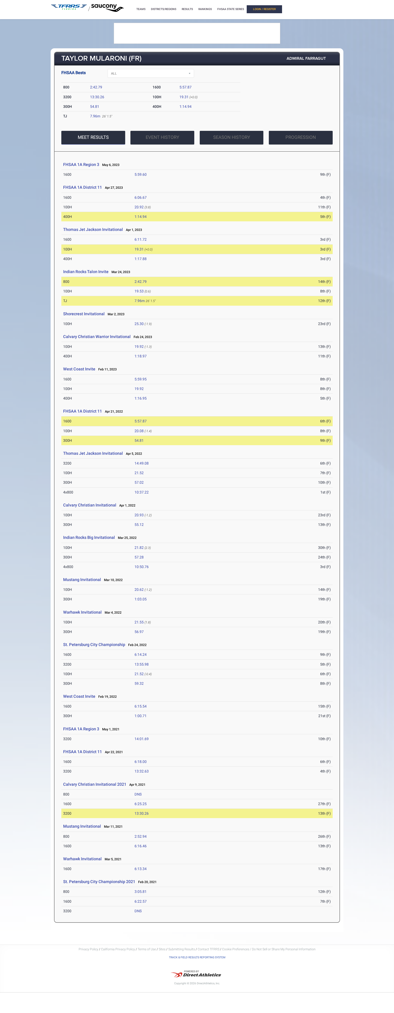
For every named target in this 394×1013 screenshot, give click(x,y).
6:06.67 (141, 197)
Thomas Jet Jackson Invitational (93, 229)
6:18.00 (141, 762)
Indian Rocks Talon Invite (86, 271)
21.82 (139, 547)
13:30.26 (97, 97)
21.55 (139, 622)
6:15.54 (141, 706)
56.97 (139, 632)
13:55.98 (142, 664)
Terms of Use (147, 949)
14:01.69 (142, 739)
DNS (138, 794)
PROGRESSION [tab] (300, 137)
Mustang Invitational (82, 579)
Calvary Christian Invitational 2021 (94, 784)
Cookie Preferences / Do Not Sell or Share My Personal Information (269, 949)
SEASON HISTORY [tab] (231, 137)
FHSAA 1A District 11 (82, 187)
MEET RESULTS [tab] (93, 137)
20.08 (139, 431)
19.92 (139, 346)
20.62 (139, 589)
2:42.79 (96, 87)
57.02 (139, 482)
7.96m (95, 116)
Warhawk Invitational (82, 612)
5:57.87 (185, 87)
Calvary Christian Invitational (89, 505)
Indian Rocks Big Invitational (89, 537)
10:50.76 (142, 567)
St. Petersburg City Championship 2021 (99, 881)
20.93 (139, 515)
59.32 (139, 683)
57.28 (139, 557)
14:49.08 (142, 463)
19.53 (139, 291)
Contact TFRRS (209, 949)
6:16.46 (141, 846)
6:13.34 (141, 869)
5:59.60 (141, 174)
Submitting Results (181, 949)
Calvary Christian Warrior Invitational (97, 336)
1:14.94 (185, 106)
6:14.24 (141, 654)
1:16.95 (141, 398)
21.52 (139, 473)
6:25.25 (141, 804)
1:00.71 (141, 716)
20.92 (139, 207)
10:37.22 (142, 492)
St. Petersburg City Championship (94, 644)
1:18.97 (141, 356)
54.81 (94, 106)
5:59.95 (141, 379)
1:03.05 (141, 599)
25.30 (139, 324)
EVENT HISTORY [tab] (162, 137)
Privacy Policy (88, 949)
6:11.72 (141, 239)
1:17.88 (141, 259)
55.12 (139, 524)
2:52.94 (141, 836)
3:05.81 (141, 891)
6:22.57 (141, 901)
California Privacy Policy (118, 949)
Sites (162, 949)
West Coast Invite (79, 369)
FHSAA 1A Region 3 (81, 164)
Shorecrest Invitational (84, 313)
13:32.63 (142, 771)
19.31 (184, 97)
